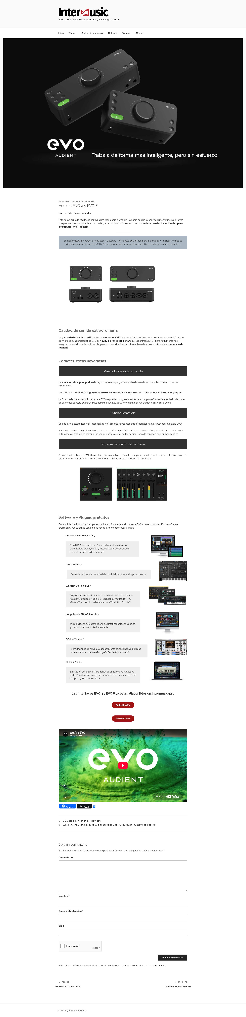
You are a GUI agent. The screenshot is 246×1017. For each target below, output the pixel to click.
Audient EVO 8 (123, 718)
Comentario (66, 857)
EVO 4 (76, 825)
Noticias (112, 33)
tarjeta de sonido (145, 825)
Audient (67, 825)
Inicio (61, 33)
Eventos (126, 33)
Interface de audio (109, 825)
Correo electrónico (71, 911)
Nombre (64, 896)
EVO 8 (84, 825)
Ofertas (139, 33)
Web (61, 926)
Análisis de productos (92, 33)
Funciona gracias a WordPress (72, 1010)
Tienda (72, 33)
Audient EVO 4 (123, 705)
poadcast (127, 825)
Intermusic (88, 201)
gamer (92, 825)
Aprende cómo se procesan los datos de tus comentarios (134, 965)
